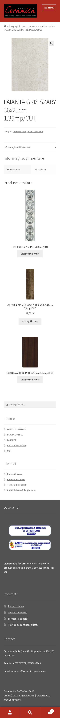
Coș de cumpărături (46, 709)
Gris (51, 26)
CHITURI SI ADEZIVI (16, 445)
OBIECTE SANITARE (16, 429)
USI (9, 450)
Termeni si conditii (16, 484)
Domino (43, 26)
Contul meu (10, 712)
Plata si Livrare (14, 474)
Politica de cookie (16, 479)
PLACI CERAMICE (29, 26)
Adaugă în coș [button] (30, 321)
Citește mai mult (30, 253)
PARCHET (11, 440)
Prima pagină (13, 26)
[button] (51, 43)
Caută (30, 712)
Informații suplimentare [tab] (17, 147)
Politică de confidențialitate (21, 490)
